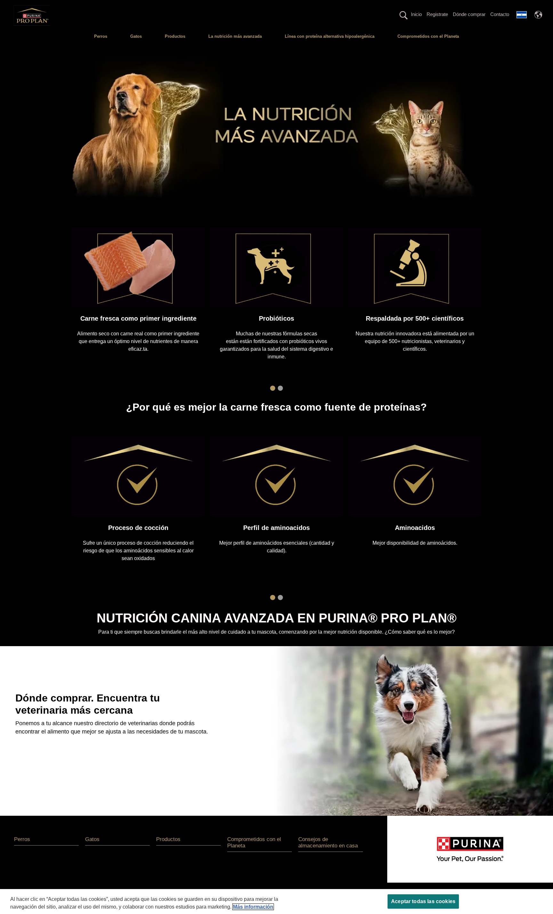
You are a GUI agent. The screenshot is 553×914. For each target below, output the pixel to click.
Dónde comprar (469, 14)
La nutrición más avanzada (235, 36)
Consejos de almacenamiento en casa (328, 842)
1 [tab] (272, 388)
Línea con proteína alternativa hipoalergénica (329, 36)
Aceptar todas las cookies (423, 901)
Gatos (136, 36)
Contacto (499, 14)
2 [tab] (280, 388)
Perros (100, 36)
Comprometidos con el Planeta (428, 36)
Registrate (437, 14)
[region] (276, 901)
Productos (175, 36)
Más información (253, 907)
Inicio (416, 14)
